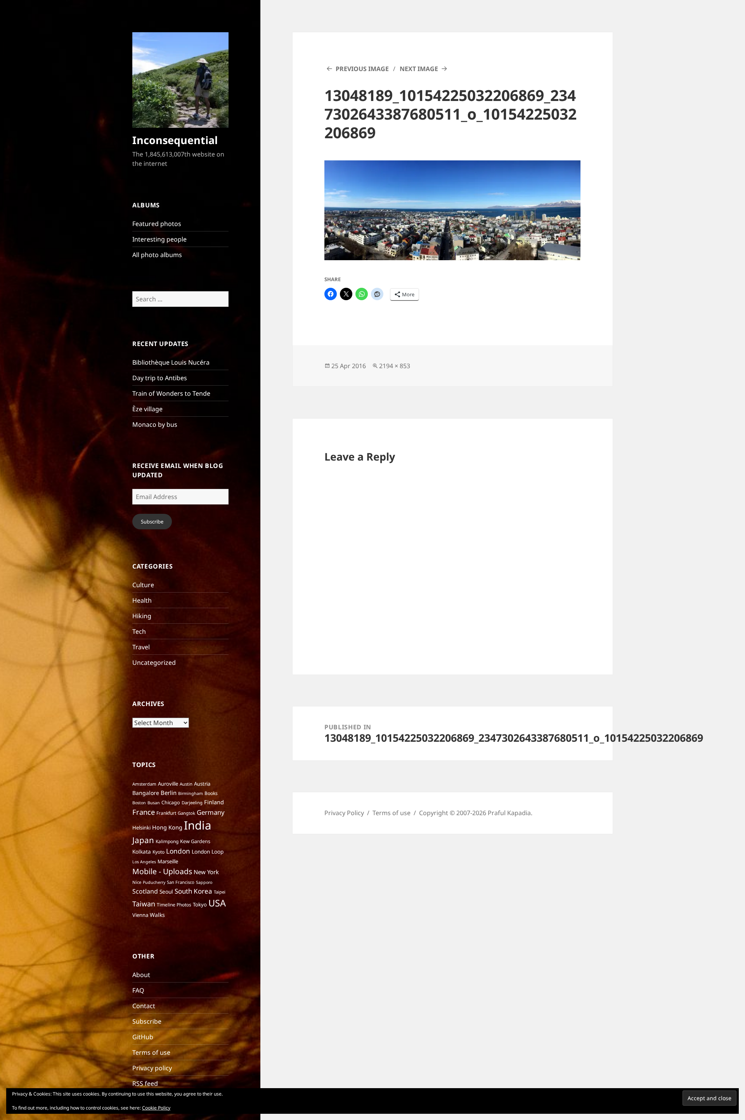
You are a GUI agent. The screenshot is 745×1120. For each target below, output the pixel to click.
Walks (157, 914)
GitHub (142, 1037)
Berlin (169, 793)
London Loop (208, 851)
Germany (211, 812)
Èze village (147, 409)
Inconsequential (175, 140)
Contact (143, 1006)
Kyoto (158, 852)
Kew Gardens (195, 841)
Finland (214, 802)
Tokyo (200, 904)
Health (142, 600)
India (197, 825)
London (178, 851)
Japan (143, 840)
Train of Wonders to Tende (171, 393)
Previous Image (362, 68)
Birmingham (190, 793)
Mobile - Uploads (162, 871)
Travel (141, 647)
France (143, 812)
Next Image (419, 68)
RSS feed (145, 1083)
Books (211, 793)
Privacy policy (152, 1068)
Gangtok (186, 813)
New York (206, 872)
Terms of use (151, 1052)
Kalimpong (167, 841)
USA (217, 903)
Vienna (140, 914)
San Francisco (180, 882)
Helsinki (141, 827)
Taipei (219, 892)
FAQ (138, 990)
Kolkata (141, 851)
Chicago (170, 802)
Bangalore (145, 793)
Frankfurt (166, 813)
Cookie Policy (156, 1107)
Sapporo (204, 882)
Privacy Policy (344, 813)
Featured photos (156, 223)
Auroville (168, 783)
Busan (153, 802)
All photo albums (157, 254)
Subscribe (152, 521)
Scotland (145, 891)
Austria (202, 783)
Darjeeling (192, 802)
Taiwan (143, 903)
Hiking (141, 616)
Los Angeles (144, 861)
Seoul (166, 891)
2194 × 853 (394, 366)
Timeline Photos (174, 904)
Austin (186, 784)
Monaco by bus (154, 424)
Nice (136, 882)
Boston (139, 802)
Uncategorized (154, 662)
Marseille (168, 861)
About (141, 974)
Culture (143, 585)
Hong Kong (167, 827)
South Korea (193, 891)
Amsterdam (144, 784)
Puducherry (154, 882)
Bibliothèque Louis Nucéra (171, 362)
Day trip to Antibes (159, 378)
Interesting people (159, 239)
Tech (139, 631)
